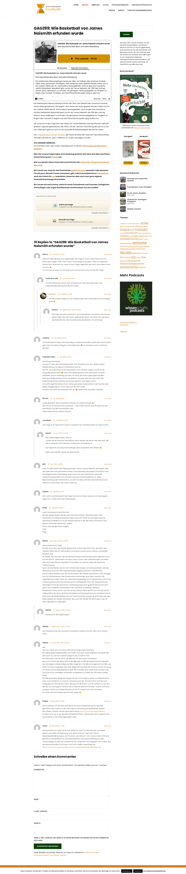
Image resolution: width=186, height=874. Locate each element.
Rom (122, 257)
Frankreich (141, 229)
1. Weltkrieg (123, 223)
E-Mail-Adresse (41, 811)
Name (37, 799)
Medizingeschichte (126, 243)
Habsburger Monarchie (144, 233)
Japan (141, 236)
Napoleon (141, 246)
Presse (112, 10)
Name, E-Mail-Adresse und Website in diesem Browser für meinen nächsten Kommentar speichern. (71, 839)
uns (53, 176)
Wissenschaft (133, 260)
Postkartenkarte (120, 5)
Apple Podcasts (78, 170)
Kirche (150, 236)
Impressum (124, 325)
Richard (52, 294)
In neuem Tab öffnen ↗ (100, 213)
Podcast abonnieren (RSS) (140, 10)
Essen (132, 229)
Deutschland (143, 226)
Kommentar (39, 770)
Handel (131, 236)
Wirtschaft (123, 261)
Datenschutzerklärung (128, 322)
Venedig (138, 257)
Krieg (136, 239)
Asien (121, 226)
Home (76, 5)
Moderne (123, 246)
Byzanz (132, 226)
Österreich (142, 267)
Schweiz (127, 257)
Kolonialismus (127, 238)
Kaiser (146, 236)
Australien (127, 226)
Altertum (138, 223)
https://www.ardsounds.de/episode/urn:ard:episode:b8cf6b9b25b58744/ (71, 747)
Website (37, 823)
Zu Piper (144, 163)
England (125, 229)
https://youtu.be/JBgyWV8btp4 (92, 711)
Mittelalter (140, 243)
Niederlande (136, 253)
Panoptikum (102, 173)
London (146, 239)
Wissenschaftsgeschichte (132, 263)
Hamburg (124, 235)
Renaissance (144, 253)
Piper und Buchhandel (142, 128)
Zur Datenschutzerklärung (154, 871)
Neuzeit (125, 252)
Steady (54, 157)
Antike (144, 223)
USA (133, 257)
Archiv (85, 5)
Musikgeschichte (132, 246)
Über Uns (96, 5)
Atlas (105, 5)
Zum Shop (128, 163)
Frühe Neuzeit (130, 232)
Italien (136, 236)
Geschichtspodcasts (142, 5)
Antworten (107, 254)
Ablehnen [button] (138, 871)
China (137, 226)
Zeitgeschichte (129, 267)
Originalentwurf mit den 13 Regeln (51, 135)
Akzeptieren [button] (126, 871)
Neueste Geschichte (137, 249)
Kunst (141, 239)
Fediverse (123, 331)
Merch (121, 10)
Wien (143, 257)
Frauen (122, 233)
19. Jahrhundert (130, 223)
